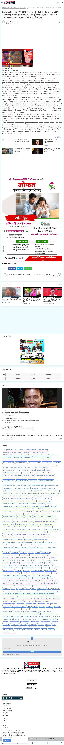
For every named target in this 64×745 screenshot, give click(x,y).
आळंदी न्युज (5, 560)
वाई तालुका (21, 614)
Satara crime (29, 537)
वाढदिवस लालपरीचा (46, 614)
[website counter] (12, 699)
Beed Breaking (57, 462)
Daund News (41, 478)
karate (17, 493)
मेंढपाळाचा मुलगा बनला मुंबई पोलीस (18, 606)
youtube (48, 378)
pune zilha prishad (51, 521)
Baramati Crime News (28, 460)
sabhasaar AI (43, 532)
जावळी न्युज (23, 575)
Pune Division (55, 519)
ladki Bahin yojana (19, 501)
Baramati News (48, 460)
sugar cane (17, 544)
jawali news (40, 490)
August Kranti (20, 454)
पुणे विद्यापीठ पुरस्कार (41, 588)
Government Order (48, 483)
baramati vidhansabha (34, 462)
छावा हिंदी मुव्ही (18, 573)
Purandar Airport (48, 524)
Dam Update (6, 478)
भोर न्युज (20, 598)
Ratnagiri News (26, 532)
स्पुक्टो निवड (51, 629)
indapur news (26, 488)
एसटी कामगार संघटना (7, 565)
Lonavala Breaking (30, 501)
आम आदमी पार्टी (32, 557)
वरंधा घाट (15, 614)
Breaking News (10, 7)
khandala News (37, 496)
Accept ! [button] (7, 740)
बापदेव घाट (5, 593)
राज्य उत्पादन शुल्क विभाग (41, 609)
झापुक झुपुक (43, 578)
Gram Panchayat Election (24, 485)
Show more (59, 284)
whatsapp (48, 374)
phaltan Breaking (18, 511)
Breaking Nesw (40, 470)
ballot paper (29, 454)
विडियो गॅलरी (6, 727)
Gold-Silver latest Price (36, 483)
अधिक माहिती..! (8, 737)
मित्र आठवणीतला (41, 604)
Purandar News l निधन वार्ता (9, 529)
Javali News (13, 490)
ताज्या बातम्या (41, 580)
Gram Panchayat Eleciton (9, 485)
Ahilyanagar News (42, 449)
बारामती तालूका (43, 593)
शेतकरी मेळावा (36, 619)
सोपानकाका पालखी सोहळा (44, 627)
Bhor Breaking (53, 465)
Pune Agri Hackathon (50, 516)
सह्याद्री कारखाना (6, 624)
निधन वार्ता (22, 583)
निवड (56, 583)
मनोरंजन (5, 725)
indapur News (34, 488)
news (13, 508)
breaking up (6, 475)
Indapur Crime (17, 488)
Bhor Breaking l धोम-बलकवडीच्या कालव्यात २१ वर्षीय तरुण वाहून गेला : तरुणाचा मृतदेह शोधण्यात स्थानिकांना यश (52, 299)
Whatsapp (28, 268)
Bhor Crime (20, 467)
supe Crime (17, 547)
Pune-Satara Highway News (35, 524)
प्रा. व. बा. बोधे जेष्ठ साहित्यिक (35, 591)
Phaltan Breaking (28, 511)
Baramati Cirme (28, 457)
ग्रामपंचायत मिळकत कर (8, 570)
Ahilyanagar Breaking (30, 449)
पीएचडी (12, 588)
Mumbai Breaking (7, 506)
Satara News (54, 537)
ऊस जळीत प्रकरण (49, 562)
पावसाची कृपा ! (6, 588)
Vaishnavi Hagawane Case (24, 550)
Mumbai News (17, 506)
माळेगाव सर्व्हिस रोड (20, 604)
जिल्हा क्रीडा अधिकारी (32, 575)
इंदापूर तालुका (34, 560)
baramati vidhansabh (21, 462)
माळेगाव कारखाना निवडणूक (9, 604)
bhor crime (5, 467)
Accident (21, 449)
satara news (46, 537)
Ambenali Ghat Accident (24, 452)
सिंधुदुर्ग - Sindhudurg (8, 713)
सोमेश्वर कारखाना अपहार (8, 629)
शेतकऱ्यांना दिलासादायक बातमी (48, 619)
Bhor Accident (24, 465)
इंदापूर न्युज (41, 560)
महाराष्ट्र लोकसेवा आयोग (29, 601)
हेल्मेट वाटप (14, 632)
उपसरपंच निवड (6, 562)
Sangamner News (7, 534)
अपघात (17, 555)
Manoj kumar (33, 503)
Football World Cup (7, 483)
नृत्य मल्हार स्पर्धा (20, 586)
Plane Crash (20, 516)
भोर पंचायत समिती (28, 598)
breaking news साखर (39, 472)
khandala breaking (44, 493)
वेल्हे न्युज (35, 616)
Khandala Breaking (55, 493)
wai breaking (15, 552)
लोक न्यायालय (34, 611)
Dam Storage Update (49, 475)
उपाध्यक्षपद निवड (14, 562)
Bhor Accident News (34, 465)
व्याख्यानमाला (47, 616)
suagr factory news (7, 544)
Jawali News (48, 490)
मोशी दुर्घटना (41, 606)
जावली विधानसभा (6, 575)
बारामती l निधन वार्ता (26, 593)
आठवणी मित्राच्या (54, 555)
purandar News (38, 526)
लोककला (5, 723)
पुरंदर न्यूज (19, 591)
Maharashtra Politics (23, 503)
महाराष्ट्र (20, 601)
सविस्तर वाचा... (15, 673)
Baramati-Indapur (46, 462)
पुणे (17, 588)
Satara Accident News (8, 537)
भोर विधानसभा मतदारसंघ (54, 598)
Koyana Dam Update (27, 498)
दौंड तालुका (5, 583)
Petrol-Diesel (47, 508)
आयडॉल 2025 (40, 557)
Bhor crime (13, 467)
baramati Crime (47, 457)
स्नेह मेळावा (37, 629)
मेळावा (29, 606)
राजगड (18, 609)
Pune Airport (6, 519)
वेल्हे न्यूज (41, 616)
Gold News (26, 483)
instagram (18, 378)
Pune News (30, 521)
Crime (32, 475)
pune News (23, 521)
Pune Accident (28, 516)
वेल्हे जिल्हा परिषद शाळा (26, 616)
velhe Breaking (36, 550)
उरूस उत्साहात (34, 562)
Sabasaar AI (35, 532)
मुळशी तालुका (6, 606)
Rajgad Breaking (46, 529)
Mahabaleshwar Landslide (9, 503)
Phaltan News (6, 514)
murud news (26, 506)
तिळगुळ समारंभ (50, 580)
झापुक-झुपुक (51, 578)
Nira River (18, 508)
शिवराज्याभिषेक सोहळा (26, 619)
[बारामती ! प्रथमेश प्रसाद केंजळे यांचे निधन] (32, 398)
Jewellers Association (8, 493)
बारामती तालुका (35, 593)
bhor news (27, 467)
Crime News (39, 475)
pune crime (22, 519)
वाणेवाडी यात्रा (54, 614)
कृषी (4, 718)
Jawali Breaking (32, 490)
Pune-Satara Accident (21, 524)
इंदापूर (28, 560)
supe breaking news (8, 547)
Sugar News (54, 544)
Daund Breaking (23, 478)
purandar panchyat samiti (23, 529)
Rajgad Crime (56, 529)
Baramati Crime (17, 460)
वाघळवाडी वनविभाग (35, 614)
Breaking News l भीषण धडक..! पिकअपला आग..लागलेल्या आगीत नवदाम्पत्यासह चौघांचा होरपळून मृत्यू (31, 299)
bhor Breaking (44, 465)
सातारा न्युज (47, 624)
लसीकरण (27, 611)
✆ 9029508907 (52, 739)
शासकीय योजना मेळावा (8, 619)
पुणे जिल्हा (22, 588)
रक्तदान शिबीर (57, 606)
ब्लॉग (23, 596)
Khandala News (46, 496)
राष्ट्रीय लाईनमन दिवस (7, 611)
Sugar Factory (34, 544)
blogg (18, 470)
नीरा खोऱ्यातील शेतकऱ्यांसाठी (9, 586)
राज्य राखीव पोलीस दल (53, 609)
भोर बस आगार (36, 598)
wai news (37, 552)
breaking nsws (49, 472)
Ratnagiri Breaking (16, 532)
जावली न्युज (54, 573)
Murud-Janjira (34, 506)
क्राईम (24, 568)
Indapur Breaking (7, 488)
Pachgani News (26, 508)
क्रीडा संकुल (30, 568)
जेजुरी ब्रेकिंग (36, 578)
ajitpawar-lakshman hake (9, 452)
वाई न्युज (27, 614)
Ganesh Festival (18, 483)
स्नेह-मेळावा (44, 629)
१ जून (4, 449)
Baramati (43, 454)
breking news (14, 475)
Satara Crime (37, 537)
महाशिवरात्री (38, 601)
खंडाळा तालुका (45, 568)
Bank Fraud (36, 454)
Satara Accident (46, 534)
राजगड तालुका (25, 609)
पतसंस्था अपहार (29, 586)
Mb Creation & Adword (42, 739)
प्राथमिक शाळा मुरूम (47, 591)
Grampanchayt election (52, 485)
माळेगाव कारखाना (46, 601)
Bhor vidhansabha (43, 467)
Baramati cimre (18, 457)
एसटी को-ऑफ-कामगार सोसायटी (21, 565)
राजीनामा (32, 609)
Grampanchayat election (38, 485)
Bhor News (34, 467)
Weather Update (46, 552)
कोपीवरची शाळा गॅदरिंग (8, 568)
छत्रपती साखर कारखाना (8, 573)
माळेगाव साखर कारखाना (31, 604)
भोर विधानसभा (44, 598)
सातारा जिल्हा (40, 624)
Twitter (20, 268)
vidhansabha (6, 552)
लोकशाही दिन (42, 611)
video (50, 550)
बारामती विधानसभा (7, 596)
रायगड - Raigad (7, 708)
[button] (62, 2)
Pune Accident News (38, 516)
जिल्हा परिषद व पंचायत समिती (9, 578)
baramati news (39, 460)
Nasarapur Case (44, 506)
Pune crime (29, 519)
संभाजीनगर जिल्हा (25, 621)
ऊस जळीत (41, 562)
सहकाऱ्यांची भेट (55, 621)
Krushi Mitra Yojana (46, 498)
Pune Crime (37, 519)
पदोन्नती (35, 586)
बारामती (18, 593)
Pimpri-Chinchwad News (9, 516)
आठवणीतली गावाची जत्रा (8, 557)
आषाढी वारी (12, 560)
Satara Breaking (20, 537)
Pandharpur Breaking (37, 508)
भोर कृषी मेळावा (56, 596)
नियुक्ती (28, 583)
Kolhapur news (6, 498)
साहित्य (53, 624)
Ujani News (5, 550)
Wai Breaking (23, 552)
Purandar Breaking (18, 526)
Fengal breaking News (21, 480)
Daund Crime (32, 478)
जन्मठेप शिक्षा (25, 573)
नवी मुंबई (12, 583)
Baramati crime (7, 460)
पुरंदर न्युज (13, 591)
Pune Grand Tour (7, 521)
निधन (17, 583)
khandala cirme (7, 496)
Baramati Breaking (7, 457)
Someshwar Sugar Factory (9, 542)
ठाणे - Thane (6, 706)
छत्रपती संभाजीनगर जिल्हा (50, 570)
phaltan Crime (37, 511)
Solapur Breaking (19, 539)
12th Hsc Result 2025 (12, 449)
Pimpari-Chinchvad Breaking (31, 514)
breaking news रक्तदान (27, 472)
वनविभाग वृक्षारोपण (7, 614)
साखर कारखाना (15, 624)
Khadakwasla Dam (33, 493)
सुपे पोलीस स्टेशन (22, 627)
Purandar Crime (29, 526)
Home (3, 7)
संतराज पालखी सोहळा (14, 621)
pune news (15, 521)
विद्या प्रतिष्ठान (6, 616)
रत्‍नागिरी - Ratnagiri (8, 710)
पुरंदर (49, 588)
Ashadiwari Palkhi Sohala (9, 454)
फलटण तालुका (56, 591)
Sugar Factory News (44, 544)
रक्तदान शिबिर (49, 606)
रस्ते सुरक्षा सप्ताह (6, 609)
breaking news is (16, 472)
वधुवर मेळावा (49, 611)
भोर (50, 596)
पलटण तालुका (43, 586)
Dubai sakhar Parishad (8, 480)
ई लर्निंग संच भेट (49, 560)
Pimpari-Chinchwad (45, 514)
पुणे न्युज (28, 588)
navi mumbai (6, 508)
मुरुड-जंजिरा (54, 604)
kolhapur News (55, 496)
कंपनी (31, 565)
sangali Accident (53, 532)
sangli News (17, 534)
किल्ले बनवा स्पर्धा (38, 565)
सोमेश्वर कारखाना (55, 627)
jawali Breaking (22, 490)
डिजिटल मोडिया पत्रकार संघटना (22, 580)
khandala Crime (17, 496)
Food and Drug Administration (46, 480)
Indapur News (43, 488)
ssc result (20, 542)
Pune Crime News (46, 519)
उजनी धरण (56, 560)
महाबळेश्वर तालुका (13, 601)
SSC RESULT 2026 (39, 542)
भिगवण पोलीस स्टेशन (43, 596)
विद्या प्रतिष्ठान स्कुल (15, 616)
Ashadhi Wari (43, 452)
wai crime (31, 552)
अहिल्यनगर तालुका (35, 555)
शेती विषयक (5, 621)
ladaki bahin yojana (8, 501)
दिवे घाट (56, 580)
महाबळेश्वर (5, 601)
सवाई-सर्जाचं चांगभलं (45, 621)
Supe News (32, 547)
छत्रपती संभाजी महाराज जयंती (37, 570)
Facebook (13, 268)
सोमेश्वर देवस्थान (18, 629)
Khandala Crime (27, 496)
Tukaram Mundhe (41, 547)
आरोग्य (46, 557)
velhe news (44, 550)
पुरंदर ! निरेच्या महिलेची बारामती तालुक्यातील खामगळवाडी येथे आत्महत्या (22, 420)
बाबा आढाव (12, 593)
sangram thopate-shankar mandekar (31, 534)
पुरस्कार (25, 591)
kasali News (23, 493)
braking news (25, 470)
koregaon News (16, 498)
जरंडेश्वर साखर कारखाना (35, 573)
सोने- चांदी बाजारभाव (32, 627)
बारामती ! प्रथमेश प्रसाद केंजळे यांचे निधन (17, 413)
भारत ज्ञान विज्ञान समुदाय (31, 596)
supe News (24, 547)
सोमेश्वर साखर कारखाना (28, 629)
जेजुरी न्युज (29, 578)
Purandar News (48, 526)
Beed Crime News (7, 465)
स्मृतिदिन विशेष (6, 632)
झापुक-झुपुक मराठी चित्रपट (8, 580)
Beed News (16, 465)
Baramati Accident (52, 454)
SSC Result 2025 (28, 542)
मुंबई (48, 604)
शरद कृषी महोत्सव (56, 616)
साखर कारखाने (23, 624)
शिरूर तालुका (17, 619)
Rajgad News (6, 532)
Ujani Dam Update (51, 547)
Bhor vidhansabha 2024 (9, 470)
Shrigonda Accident (8, 539)
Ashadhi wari (35, 452)
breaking (32, 470)
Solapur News (28, 539)
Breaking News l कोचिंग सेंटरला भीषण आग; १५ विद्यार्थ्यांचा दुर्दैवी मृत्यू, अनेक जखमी (11, 299)
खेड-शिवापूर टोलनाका (54, 568)
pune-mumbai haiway (8, 524)
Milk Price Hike (41, 503)
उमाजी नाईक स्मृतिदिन (25, 562)
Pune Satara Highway (40, 521)
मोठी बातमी (35, 606)
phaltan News (55, 511)
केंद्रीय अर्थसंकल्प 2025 (49, 565)
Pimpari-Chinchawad (17, 514)
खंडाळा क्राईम (37, 568)
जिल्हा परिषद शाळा (21, 578)
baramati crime (37, 457)
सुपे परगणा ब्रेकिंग (13, 627)
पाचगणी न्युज (50, 586)
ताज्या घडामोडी (34, 580)
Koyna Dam (37, 498)
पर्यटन (4, 720)
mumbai (49, 503)
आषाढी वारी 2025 (20, 560)
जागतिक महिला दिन (46, 573)
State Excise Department (50, 542)
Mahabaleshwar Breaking (43, 501)
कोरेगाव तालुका (18, 568)
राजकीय (13, 609)
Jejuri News (56, 490)
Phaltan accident (7, 511)
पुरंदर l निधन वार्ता (55, 588)
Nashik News (53, 506)
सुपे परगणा (5, 627)
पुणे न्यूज (33, 588)
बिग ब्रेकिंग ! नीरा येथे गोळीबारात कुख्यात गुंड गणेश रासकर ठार (19, 428)
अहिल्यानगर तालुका (45, 555)
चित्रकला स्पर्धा (26, 570)
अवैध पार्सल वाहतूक (25, 555)
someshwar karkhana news (40, 539)
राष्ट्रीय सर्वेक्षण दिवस (18, 611)
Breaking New (49, 470)
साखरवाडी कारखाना (32, 624)
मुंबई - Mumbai (7, 704)
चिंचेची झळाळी (18, 570)
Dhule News (48, 478)
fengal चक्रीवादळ (33, 480)
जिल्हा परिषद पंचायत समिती (44, 575)
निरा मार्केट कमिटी (49, 583)
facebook (18, 374)
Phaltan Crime (46, 511)
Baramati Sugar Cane (8, 462)
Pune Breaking (14, 519)
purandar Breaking (7, 526)
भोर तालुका (5, 598)
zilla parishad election (8, 555)
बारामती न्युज (51, 593)
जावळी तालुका (16, 575)
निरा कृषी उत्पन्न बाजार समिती (38, 583)
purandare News (36, 529)
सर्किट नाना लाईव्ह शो (35, 621)
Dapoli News (14, 478)
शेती (57, 619)
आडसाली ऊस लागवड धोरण (20, 557)
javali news (6, 490)
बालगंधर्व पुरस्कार (16, 596)
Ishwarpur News (52, 488)
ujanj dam (13, 550)
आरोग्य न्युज (52, 557)
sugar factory (25, 544)
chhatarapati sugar (24, 475)
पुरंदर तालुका (6, 591)
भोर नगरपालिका (13, 598)
